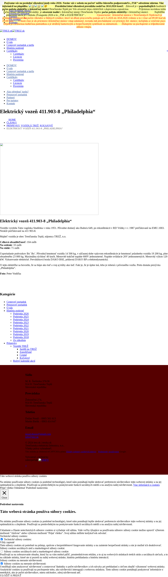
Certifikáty (12, 51)
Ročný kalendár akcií (24, 360)
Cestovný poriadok (16, 301)
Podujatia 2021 (21, 328)
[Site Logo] (12, 30)
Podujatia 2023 (21, 322)
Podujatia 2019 (21, 334)
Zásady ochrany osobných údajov (81, 451)
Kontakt (13, 22)
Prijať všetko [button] (6, 487)
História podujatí (15, 48)
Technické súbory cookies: (18, 539)
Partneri (13, 16)
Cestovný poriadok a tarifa (20, 45)
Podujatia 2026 (21, 313)
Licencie (17, 56)
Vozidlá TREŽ (20, 346)
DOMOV (12, 39)
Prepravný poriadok (19, 13)
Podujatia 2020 (21, 331)
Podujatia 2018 (21, 337)
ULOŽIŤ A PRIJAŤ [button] (10, 575)
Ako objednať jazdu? (20, 10)
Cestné (23, 355)
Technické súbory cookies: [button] (14, 536)
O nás (10, 42)
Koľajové (25, 358)
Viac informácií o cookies (146, 484)
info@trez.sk (32, 437)
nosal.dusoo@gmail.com (38, 434)
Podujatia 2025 (21, 316)
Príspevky (12, 343)
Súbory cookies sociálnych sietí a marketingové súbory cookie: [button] (32, 548)
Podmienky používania (108, 451)
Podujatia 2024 (21, 319)
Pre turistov (15, 19)
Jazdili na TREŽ (28, 349)
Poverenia (18, 59)
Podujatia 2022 (21, 325)
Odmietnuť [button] (19, 487)
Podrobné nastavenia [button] (37, 487)
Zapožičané (26, 352)
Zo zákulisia (19, 340)
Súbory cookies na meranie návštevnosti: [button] (21, 560)
